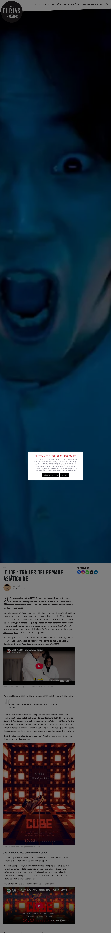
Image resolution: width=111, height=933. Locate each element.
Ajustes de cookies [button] (51, 475)
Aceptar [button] (65, 475)
